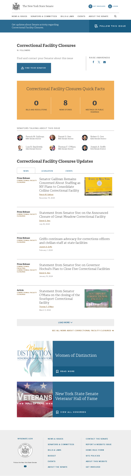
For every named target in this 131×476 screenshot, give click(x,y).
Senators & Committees (44, 16)
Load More (64, 322)
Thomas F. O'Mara (67, 147)
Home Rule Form (95, 450)
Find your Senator (35, 68)
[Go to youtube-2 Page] (25, 466)
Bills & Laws (67, 16)
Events (81, 16)
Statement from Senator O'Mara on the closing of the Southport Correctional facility (59, 297)
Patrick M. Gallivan (35, 136)
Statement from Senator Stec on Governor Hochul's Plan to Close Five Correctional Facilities (74, 267)
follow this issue (113, 26)
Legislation (47, 171)
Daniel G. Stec (64, 136)
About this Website (96, 461)
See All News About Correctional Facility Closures (81, 331)
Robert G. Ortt (97, 136)
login (115, 6)
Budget (52, 456)
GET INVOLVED (93, 467)
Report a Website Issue (99, 444)
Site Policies (93, 456)
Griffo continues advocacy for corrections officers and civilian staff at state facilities (74, 241)
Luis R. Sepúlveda (34, 147)
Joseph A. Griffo (98, 147)
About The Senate (98, 16)
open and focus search (115, 17)
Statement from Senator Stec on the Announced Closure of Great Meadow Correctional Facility (73, 215)
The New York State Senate (38, 6)
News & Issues (19, 16)
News (26, 171)
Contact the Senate (97, 439)
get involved (99, 6)
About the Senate (57, 467)
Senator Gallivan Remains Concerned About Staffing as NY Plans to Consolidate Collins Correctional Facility (59, 184)
